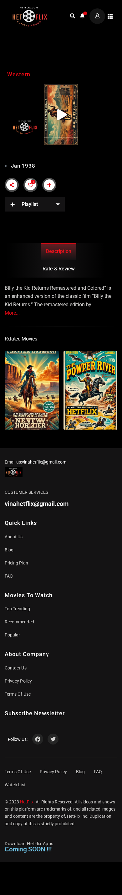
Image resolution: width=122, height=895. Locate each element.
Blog (9, 549)
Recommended (19, 621)
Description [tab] (58, 251)
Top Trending (17, 608)
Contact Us (16, 667)
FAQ (9, 576)
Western (19, 74)
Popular (12, 634)
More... (12, 313)
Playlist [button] (30, 204)
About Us (14, 536)
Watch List (15, 784)
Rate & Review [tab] (59, 269)
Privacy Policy (18, 680)
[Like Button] (30, 185)
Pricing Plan (16, 562)
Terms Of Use (18, 694)
